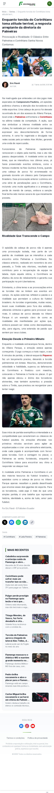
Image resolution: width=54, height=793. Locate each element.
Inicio (4, 12)
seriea (12, 12)
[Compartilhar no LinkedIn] (25, 522)
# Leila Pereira (25, 537)
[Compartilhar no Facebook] (11, 522)
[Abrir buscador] (49, 3)
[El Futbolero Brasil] (27, 4)
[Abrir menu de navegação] (4, 3)
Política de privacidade (38, 738)
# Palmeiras (41, 537)
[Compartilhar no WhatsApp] (18, 522)
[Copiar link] (32, 522)
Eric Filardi (15, 83)
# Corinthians (9, 537)
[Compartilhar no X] (4, 522)
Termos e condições (16, 738)
